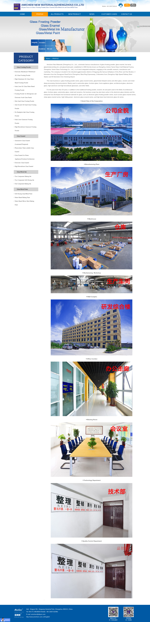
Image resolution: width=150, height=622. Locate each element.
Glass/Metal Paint (22, 189)
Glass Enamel (21, 136)
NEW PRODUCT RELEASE (74, 14)
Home (48, 58)
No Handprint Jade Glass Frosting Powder (24, 114)
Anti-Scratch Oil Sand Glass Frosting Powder (25, 106)
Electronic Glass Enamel (22, 162)
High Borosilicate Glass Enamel (24, 166)
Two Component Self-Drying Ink (24, 180)
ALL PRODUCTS (57, 14)
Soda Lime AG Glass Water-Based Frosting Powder (25, 88)
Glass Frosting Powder (24, 67)
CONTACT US (126, 14)
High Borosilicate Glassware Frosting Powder (25, 128)
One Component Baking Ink (23, 184)
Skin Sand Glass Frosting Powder (24, 101)
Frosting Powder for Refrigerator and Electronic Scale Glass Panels (25, 95)
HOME (22, 14)
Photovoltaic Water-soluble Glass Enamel (24, 149)
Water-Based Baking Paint (22, 197)
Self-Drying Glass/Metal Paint (23, 194)
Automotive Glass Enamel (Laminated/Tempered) (22, 142)
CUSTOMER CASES (109, 14)
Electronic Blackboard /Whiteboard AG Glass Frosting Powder (25, 73)
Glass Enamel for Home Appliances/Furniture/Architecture (24, 157)
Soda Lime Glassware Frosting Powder (24, 121)
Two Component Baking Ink (23, 176)
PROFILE (39, 14)
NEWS (91, 14)
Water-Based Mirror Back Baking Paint (24, 203)
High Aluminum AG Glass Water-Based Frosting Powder (24, 81)
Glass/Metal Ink (22, 172)
